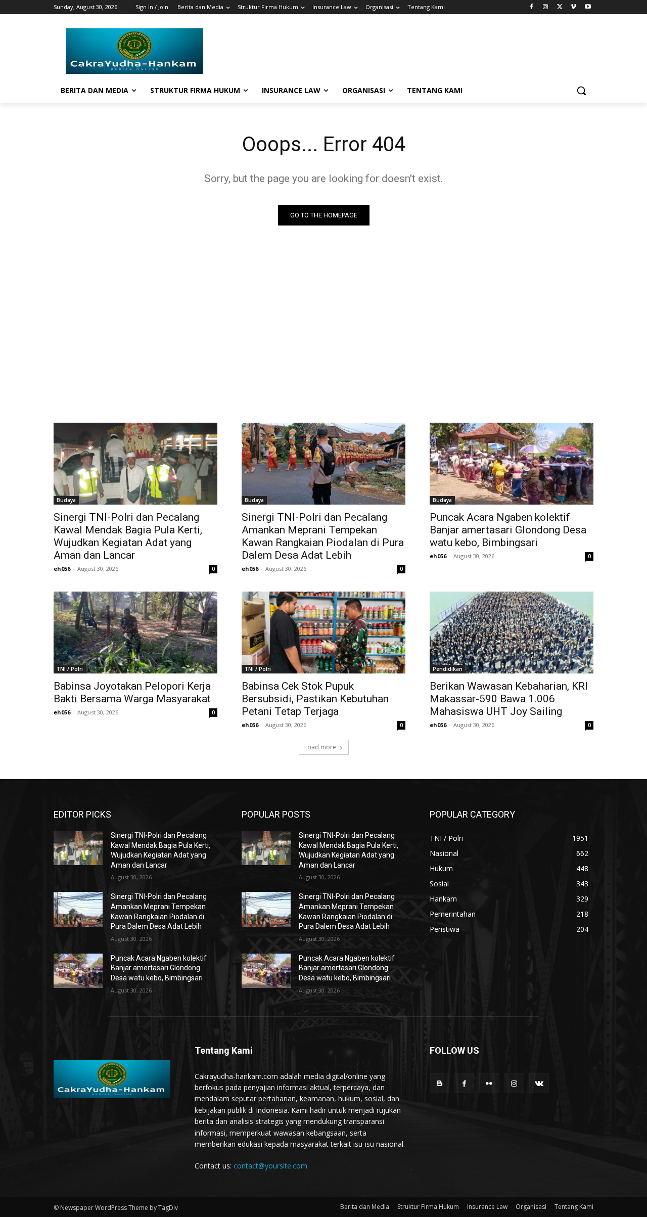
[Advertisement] (323, 321)
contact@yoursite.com (270, 1165)
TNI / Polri (70, 668)
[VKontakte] (539, 1083)
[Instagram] (545, 7)
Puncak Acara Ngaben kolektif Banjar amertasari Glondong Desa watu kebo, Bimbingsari (508, 530)
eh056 (62, 568)
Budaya (66, 500)
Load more (320, 747)
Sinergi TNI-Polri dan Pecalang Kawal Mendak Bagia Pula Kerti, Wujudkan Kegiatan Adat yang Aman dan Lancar (128, 536)
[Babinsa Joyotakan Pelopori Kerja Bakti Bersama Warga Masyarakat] (135, 632)
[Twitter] (560, 7)
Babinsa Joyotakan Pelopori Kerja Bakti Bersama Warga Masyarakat (132, 692)
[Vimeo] (573, 7)
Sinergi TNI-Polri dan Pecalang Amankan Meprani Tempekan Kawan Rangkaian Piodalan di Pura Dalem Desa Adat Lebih (323, 536)
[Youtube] (587, 7)
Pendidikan (448, 668)
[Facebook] (531, 7)
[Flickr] (489, 1083)
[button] (581, 90)
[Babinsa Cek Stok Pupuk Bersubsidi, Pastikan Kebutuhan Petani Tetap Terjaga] (323, 632)
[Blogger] (439, 1083)
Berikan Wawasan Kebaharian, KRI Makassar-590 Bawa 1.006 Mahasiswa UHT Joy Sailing (509, 698)
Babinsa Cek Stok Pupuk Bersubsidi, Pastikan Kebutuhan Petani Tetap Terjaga (315, 698)
